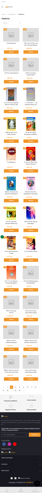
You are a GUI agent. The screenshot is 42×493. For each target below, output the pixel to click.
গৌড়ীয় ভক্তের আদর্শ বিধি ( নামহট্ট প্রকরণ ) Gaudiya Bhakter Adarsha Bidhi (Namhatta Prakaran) (31, 44)
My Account (5, 470)
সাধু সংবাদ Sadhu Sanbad (30, 251)
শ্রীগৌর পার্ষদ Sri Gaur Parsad (11, 311)
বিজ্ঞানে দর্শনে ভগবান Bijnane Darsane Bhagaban (11, 282)
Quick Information (7, 458)
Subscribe (35, 434)
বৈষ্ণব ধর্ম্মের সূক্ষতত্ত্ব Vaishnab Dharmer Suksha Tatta (11, 103)
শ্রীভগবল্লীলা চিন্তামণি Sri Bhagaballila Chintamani (31, 192)
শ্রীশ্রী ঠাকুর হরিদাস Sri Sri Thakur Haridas (11, 133)
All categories (11, 14)
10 (7, 390)
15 (15, 390)
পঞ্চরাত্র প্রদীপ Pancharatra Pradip (11, 252)
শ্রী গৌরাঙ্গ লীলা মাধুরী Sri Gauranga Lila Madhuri (30, 133)
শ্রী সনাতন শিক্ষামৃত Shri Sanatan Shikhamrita (11, 222)
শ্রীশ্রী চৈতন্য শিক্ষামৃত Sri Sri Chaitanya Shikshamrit (11, 192)
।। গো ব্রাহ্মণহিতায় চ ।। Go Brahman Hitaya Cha (31, 103)
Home (3, 14)
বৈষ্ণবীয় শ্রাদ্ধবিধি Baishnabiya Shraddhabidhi (30, 282)
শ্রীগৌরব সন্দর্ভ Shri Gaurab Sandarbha (30, 222)
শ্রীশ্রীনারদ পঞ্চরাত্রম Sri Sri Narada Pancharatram (30, 341)
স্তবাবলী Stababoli (11, 43)
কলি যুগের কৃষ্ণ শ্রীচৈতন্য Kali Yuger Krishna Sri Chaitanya (30, 163)
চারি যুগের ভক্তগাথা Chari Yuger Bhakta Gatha (31, 311)
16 (19, 390)
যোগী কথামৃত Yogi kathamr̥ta (11, 73)
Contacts (4, 464)
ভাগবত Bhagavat (11, 162)
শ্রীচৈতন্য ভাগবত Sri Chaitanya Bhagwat (11, 341)
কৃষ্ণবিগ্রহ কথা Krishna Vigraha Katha (30, 74)
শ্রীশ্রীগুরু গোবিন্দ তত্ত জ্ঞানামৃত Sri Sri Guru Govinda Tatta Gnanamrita (11, 371)
